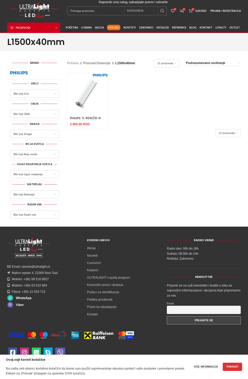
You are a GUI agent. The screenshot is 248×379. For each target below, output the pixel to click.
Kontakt (92, 314)
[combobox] (34, 94)
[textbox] (35, 93)
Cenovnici (94, 263)
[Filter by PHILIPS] (22, 73)
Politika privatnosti (100, 299)
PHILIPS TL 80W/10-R (85, 118)
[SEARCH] (162, 10)
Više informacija (206, 366)
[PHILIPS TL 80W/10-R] (87, 93)
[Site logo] (34, 10)
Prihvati (232, 366)
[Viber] (60, 353)
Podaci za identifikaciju (103, 292)
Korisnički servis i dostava (105, 285)
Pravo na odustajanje (102, 307)
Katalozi (92, 270)
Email (170, 303)
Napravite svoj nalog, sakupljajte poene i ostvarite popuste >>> (137, 2)
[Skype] (48, 353)
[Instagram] (24, 353)
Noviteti (92, 255)
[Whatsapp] (36, 353)
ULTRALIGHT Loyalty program (108, 277)
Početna (73, 63)
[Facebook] (13, 353)
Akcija (91, 248)
